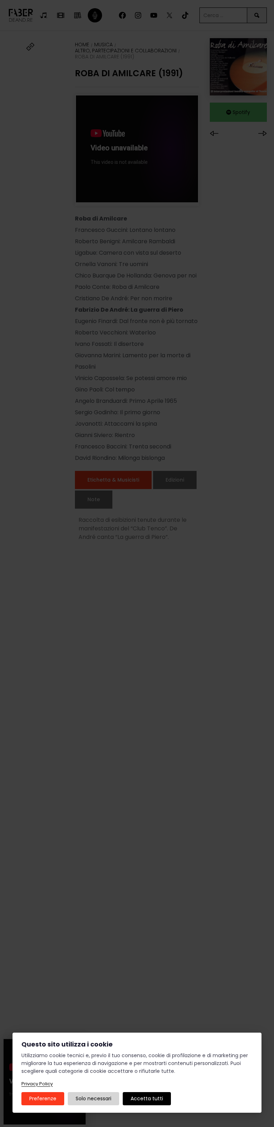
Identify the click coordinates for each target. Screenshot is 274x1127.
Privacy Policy (37, 1083)
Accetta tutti (147, 1098)
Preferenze (42, 1098)
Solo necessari (93, 1098)
